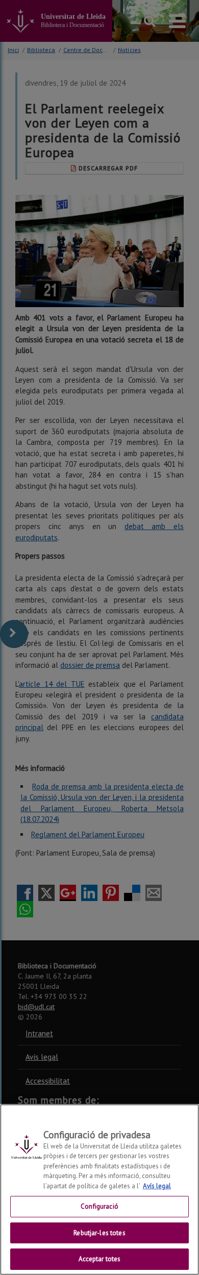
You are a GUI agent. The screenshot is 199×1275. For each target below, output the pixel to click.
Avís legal (157, 1186)
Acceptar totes (100, 1259)
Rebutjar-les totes (99, 1233)
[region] (99, 1189)
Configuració (99, 1206)
